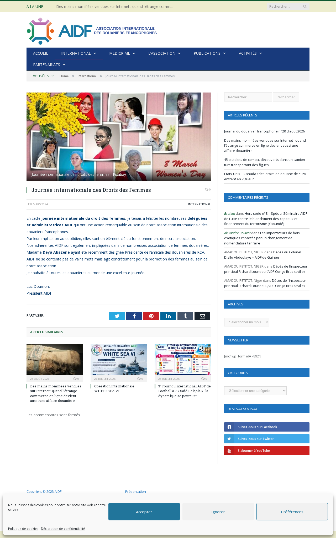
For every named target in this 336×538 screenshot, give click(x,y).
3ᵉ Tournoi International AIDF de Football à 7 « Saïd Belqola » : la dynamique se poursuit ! (184, 391)
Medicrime (119, 53)
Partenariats (46, 64)
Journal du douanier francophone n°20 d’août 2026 (264, 131)
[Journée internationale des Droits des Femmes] (119, 137)
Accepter (144, 511)
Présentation (135, 491)
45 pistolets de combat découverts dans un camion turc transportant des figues (264, 162)
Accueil (40, 53)
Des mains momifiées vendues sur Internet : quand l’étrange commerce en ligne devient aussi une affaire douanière (116, 6)
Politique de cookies (23, 528)
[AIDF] (92, 30)
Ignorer (218, 511)
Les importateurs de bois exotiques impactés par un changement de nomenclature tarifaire (262, 237)
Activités (248, 53)
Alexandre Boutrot (237, 232)
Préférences (292, 511)
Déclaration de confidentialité (63, 528)
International (76, 53)
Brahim (229, 213)
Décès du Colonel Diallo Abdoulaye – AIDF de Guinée (262, 255)
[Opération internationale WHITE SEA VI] (119, 362)
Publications (207, 53)
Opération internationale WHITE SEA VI (114, 388)
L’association (161, 53)
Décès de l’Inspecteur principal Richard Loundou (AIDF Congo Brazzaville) (265, 269)
